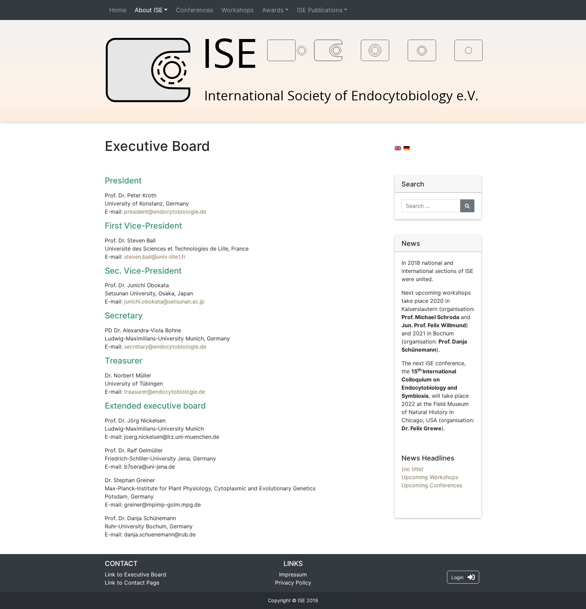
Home (117, 10)
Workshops (237, 10)
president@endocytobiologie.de (165, 211)
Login (459, 577)
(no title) (413, 469)
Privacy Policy (293, 582)
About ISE (149, 10)
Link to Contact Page (132, 582)
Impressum (293, 574)
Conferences (194, 10)
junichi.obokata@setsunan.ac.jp (164, 301)
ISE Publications (320, 10)
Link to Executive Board (135, 574)
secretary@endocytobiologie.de (165, 346)
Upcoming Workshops (430, 477)
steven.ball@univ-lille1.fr (154, 256)
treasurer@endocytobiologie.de (164, 391)
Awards (273, 10)
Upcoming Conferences (432, 485)
